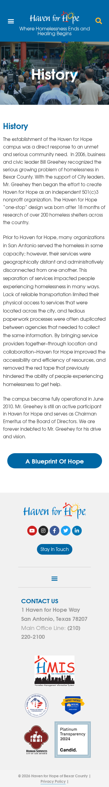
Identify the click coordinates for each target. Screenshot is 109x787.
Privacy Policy (53, 781)
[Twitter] (66, 531)
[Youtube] (32, 531)
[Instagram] (43, 531)
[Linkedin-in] (77, 531)
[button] (11, 21)
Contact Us (39, 600)
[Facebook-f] (54, 531)
